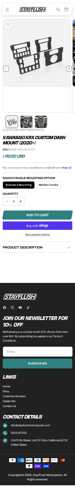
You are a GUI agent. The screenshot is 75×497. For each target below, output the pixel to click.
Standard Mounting (18, 185)
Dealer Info (9, 401)
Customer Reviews (14, 396)
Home (6, 386)
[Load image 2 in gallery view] (26, 122)
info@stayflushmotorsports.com (30, 425)
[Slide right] (69, 68)
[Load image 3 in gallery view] (41, 122)
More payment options (37, 234)
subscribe (37, 363)
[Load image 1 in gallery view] (12, 122)
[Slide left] (6, 68)
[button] (7, 9)
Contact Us (9, 406)
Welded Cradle (48, 185)
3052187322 (19, 432)
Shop (6, 391)
